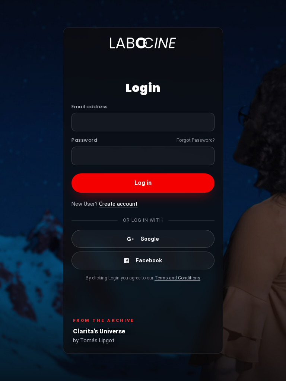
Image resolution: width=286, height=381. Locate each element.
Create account (118, 204)
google (149, 239)
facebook (149, 260)
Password (84, 140)
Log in (143, 182)
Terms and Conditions (177, 278)
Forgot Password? (195, 140)
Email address (90, 106)
